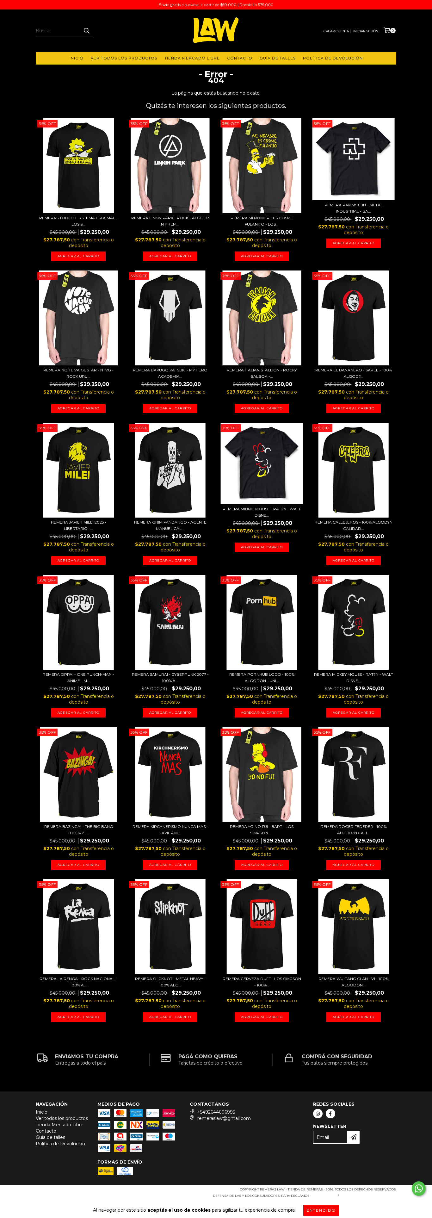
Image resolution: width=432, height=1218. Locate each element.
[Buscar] (86, 30)
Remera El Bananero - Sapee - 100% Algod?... (353, 373)
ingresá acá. (322, 1196)
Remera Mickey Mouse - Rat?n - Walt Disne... (353, 677)
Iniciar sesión (365, 31)
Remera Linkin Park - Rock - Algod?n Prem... (170, 221)
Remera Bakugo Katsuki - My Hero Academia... (170, 373)
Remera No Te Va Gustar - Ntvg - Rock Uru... (78, 373)
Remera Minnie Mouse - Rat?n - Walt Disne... (262, 512)
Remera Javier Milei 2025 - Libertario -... (78, 525)
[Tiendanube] (63, 1191)
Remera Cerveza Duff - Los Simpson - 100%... (262, 981)
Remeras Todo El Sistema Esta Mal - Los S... (78, 221)
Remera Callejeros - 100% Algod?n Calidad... (353, 525)
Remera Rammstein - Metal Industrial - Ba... (353, 208)
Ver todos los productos (124, 58)
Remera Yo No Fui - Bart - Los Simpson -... (261, 829)
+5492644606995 (216, 1112)
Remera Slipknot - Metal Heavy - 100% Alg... (170, 981)
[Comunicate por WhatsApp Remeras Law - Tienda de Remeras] (419, 1188)
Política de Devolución (333, 58)
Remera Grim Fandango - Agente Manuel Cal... (170, 525)
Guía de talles (278, 58)
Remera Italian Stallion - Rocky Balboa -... (262, 373)
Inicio (76, 58)
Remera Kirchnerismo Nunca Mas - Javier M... (170, 829)
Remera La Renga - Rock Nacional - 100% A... (78, 981)
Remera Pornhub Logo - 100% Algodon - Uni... (261, 677)
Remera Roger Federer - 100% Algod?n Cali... (353, 829)
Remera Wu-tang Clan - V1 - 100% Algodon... (353, 981)
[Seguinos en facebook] (330, 1113)
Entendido (321, 1210)
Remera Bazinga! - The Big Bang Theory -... (78, 829)
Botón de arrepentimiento (368, 1196)
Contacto (239, 58)
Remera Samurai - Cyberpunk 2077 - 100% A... (170, 677)
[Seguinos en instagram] (318, 1113)
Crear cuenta (336, 31)
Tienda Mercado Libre (192, 58)
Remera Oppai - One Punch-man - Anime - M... (78, 677)
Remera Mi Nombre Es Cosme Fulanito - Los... (262, 221)
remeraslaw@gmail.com (224, 1118)
